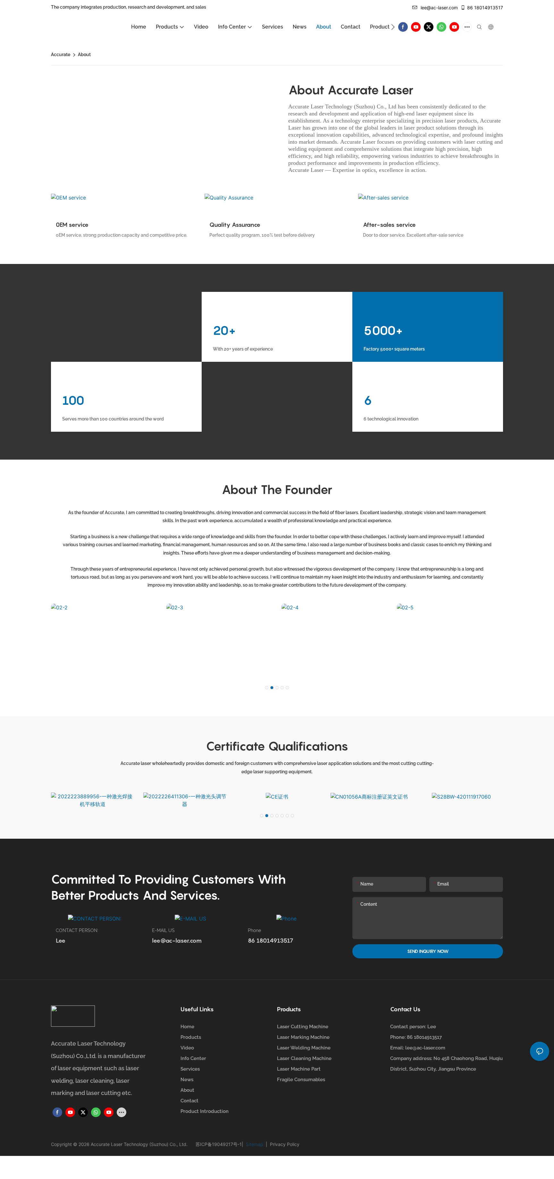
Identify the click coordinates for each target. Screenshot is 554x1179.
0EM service (72, 224)
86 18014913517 (485, 7)
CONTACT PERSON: (77, 930)
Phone (254, 930)
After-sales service (389, 224)
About (84, 54)
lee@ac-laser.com (439, 7)
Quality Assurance (234, 224)
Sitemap (255, 1144)
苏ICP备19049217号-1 (219, 1144)
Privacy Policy (283, 1144)
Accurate (60, 54)
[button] (393, 27)
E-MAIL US (163, 930)
